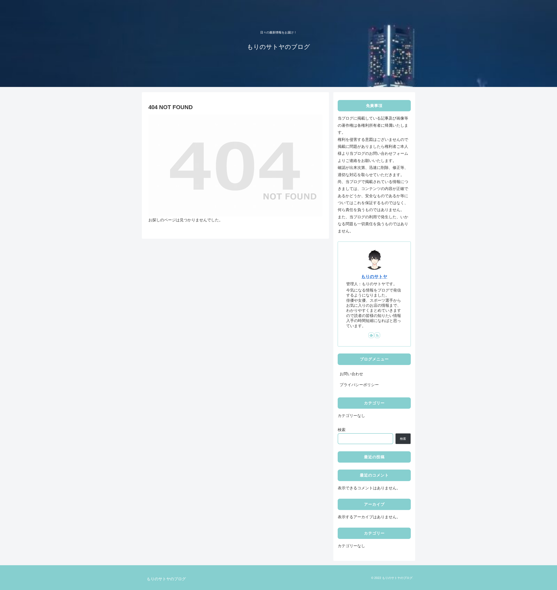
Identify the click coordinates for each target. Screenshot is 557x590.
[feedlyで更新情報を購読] (371, 335)
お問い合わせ (351, 374)
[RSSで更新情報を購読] (377, 335)
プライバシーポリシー (359, 385)
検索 (342, 430)
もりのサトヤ (374, 276)
